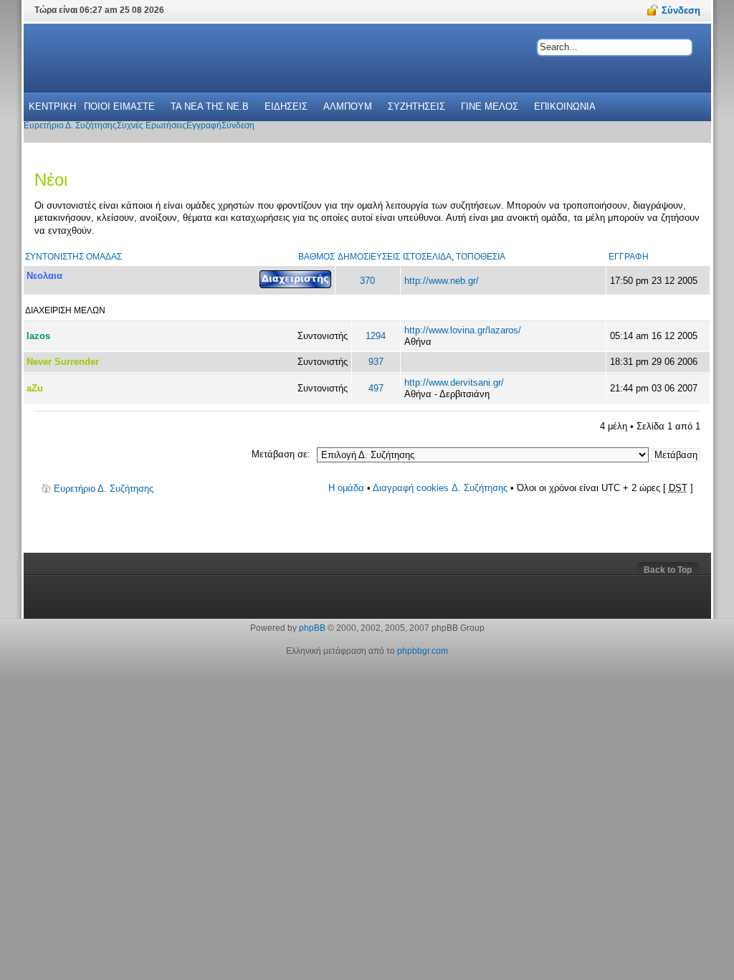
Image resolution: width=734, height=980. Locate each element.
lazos (38, 335)
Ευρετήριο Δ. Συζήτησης (103, 488)
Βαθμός (316, 257)
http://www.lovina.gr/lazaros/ (462, 330)
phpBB (312, 628)
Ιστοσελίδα (427, 257)
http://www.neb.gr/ (441, 280)
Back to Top (668, 570)
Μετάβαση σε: (281, 454)
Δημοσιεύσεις (369, 257)
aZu (35, 388)
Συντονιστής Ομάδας (73, 257)
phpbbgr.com (422, 651)
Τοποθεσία (480, 257)
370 (367, 280)
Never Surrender (63, 361)
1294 (376, 335)
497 (375, 388)
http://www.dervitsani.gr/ (454, 382)
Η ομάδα (346, 487)
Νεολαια (44, 275)
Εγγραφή (629, 257)
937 (375, 361)
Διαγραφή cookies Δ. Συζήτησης (440, 487)
